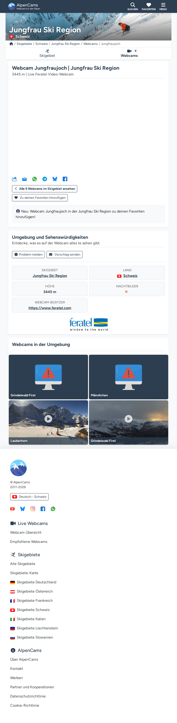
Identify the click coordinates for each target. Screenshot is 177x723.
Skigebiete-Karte (24, 573)
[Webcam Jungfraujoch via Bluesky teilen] (55, 178)
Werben (16, 678)
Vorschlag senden (67, 254)
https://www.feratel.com (50, 308)
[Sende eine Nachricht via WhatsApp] (53, 508)
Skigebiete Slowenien (35, 637)
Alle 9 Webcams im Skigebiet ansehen (47, 189)
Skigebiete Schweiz (33, 610)
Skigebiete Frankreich (35, 600)
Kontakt (16, 668)
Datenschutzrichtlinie (28, 696)
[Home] (11, 44)
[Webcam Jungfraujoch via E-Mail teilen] (24, 178)
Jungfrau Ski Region (65, 44)
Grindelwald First (23, 395)
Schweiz (41, 44)
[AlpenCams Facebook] (43, 508)
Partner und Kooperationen (32, 687)
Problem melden (31, 254)
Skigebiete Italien (31, 619)
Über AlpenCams (24, 659)
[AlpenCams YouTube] (12, 508)
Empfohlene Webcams (28, 541)
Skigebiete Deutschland (36, 582)
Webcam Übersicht (25, 532)
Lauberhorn (19, 441)
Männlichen (99, 395)
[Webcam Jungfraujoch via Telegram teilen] (44, 178)
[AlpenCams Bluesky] (22, 508)
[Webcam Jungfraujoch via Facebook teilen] (65, 178)
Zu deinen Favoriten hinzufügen (42, 198)
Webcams (90, 44)
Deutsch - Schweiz (33, 497)
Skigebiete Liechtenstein (37, 628)
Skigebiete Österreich (35, 591)
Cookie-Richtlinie (24, 705)
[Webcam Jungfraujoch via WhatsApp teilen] (34, 178)
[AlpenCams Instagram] (32, 508)
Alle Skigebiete (22, 564)
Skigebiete (24, 44)
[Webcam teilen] (14, 178)
